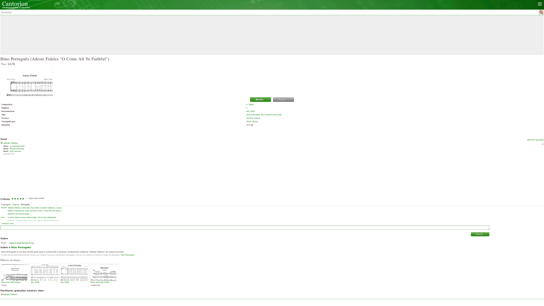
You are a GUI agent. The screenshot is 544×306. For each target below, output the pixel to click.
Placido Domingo (17, 149)
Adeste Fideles (10, 143)
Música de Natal (253, 115)
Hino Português (127, 255)
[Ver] (272, 82)
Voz (247, 111)
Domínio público (253, 118)
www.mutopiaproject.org (21, 243)
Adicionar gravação (535, 140)
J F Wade (250, 105)
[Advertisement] (272, 35)
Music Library (252, 122)
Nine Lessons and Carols (271, 115)
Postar (479, 234)
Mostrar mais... (9, 224)
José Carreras (15, 151)
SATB (252, 111)
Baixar (260, 99)
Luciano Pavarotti (17, 146)
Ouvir (282, 99)
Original (15, 205)
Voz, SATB (35, 282)
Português (25, 205)
